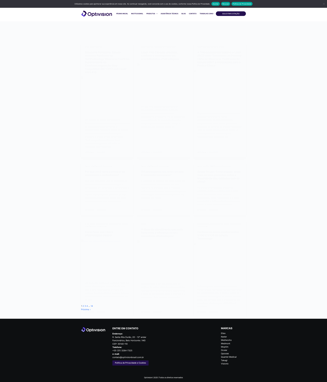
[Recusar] (324, 4)
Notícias (214, 47)
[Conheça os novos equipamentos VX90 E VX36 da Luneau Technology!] (220, 262)
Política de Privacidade (242, 4)
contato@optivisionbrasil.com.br (128, 357)
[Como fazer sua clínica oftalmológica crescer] (107, 259)
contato (192, 14)
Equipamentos (96, 47)
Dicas (87, 166)
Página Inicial (122, 14)
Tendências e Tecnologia (165, 47)
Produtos (150, 14)
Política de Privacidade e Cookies (130, 363)
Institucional (137, 14)
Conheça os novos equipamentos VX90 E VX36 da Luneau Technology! (218, 235)
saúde (221, 47)
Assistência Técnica (169, 14)
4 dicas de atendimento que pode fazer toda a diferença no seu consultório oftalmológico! (162, 233)
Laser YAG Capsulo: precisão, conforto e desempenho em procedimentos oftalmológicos (160, 55)
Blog (184, 14)
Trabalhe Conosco (208, 14)
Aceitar (216, 4)
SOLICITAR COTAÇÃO (231, 14)
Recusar (225, 4)
